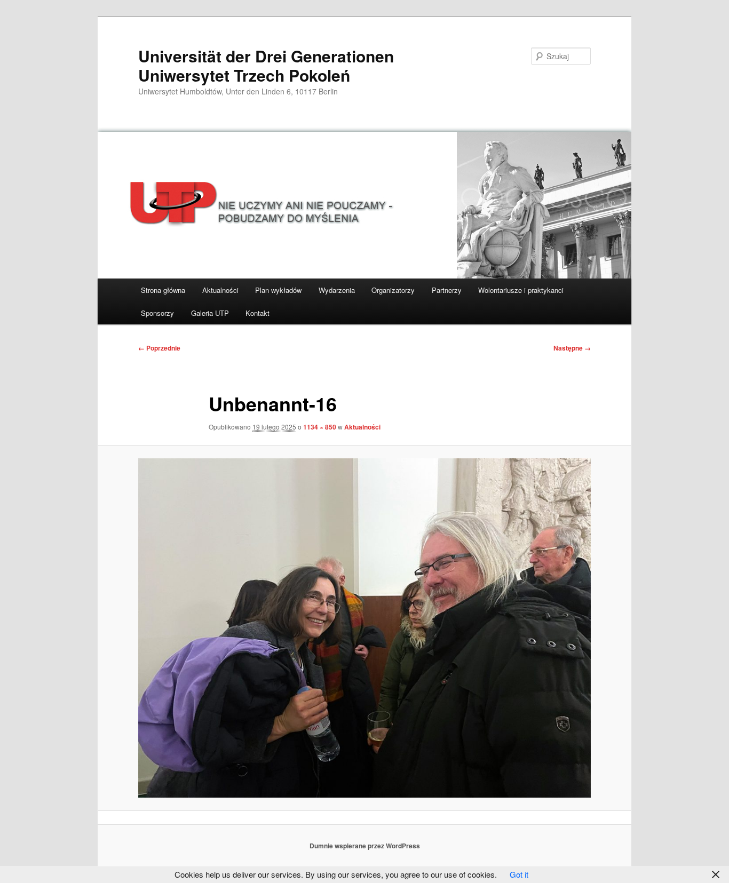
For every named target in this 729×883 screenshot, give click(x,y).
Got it (519, 874)
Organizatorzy (393, 290)
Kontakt (257, 313)
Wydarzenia (337, 290)
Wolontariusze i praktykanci (521, 290)
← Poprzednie (159, 348)
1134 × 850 (319, 427)
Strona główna (163, 290)
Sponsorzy (157, 313)
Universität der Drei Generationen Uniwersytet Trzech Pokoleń (266, 65)
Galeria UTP (210, 313)
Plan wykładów (278, 290)
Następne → (572, 348)
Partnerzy (447, 290)
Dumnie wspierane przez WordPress (365, 845)
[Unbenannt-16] (364, 628)
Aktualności (220, 290)
